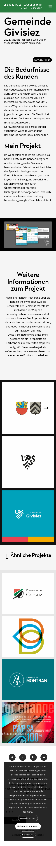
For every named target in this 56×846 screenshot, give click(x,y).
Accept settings (28, 818)
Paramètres (28, 834)
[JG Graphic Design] (23, 6)
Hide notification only (27, 826)
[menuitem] (50, 6)
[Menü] (50, 6)
